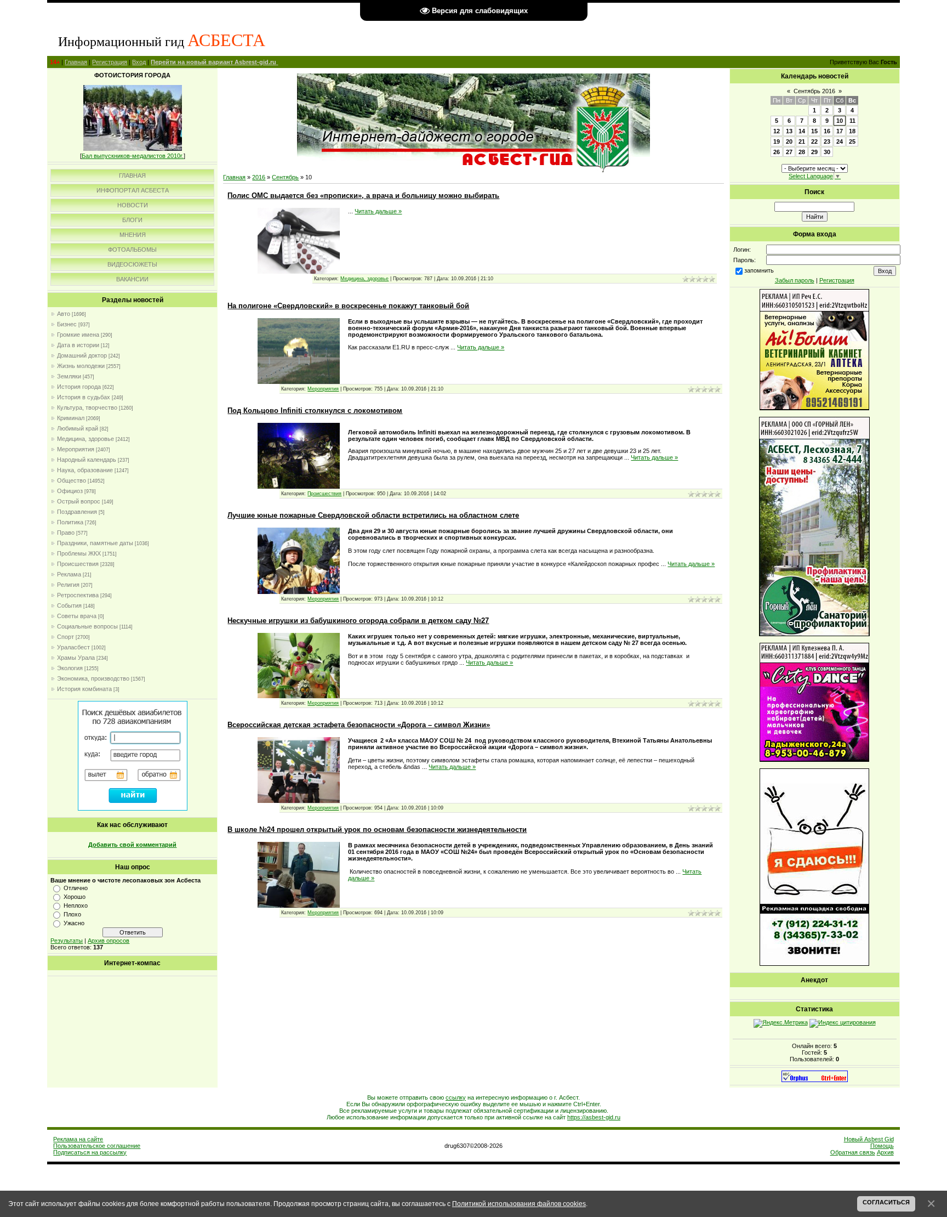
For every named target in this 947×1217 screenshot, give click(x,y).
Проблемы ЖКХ (79, 553)
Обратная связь (852, 1152)
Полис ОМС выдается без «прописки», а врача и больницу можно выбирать (363, 195)
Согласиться (886, 1202)
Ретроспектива (78, 595)
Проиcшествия (78, 564)
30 (827, 152)
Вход (139, 62)
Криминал (70, 418)
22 (814, 141)
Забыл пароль (794, 280)
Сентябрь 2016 (814, 91)
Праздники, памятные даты (95, 543)
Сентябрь (285, 177)
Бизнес (67, 324)
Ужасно (74, 923)
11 (852, 120)
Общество (71, 480)
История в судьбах (83, 397)
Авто (63, 313)
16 (827, 131)
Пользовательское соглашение (96, 1145)
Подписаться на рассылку (90, 1152)
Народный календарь (86, 459)
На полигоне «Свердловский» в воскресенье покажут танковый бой (348, 306)
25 (852, 141)
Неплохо (76, 905)
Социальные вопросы (87, 626)
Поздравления (77, 511)
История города (79, 386)
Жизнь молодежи (81, 366)
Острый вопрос (78, 501)
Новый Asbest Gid (869, 1139)
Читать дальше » (378, 211)
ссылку (456, 1097)
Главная (76, 62)
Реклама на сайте (78, 1139)
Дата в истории (78, 345)
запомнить (759, 270)
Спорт (65, 636)
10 (839, 120)
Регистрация (109, 62)
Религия (68, 584)
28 (801, 152)
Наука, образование (85, 470)
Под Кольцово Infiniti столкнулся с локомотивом (314, 410)
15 (814, 131)
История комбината (84, 689)
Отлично (76, 888)
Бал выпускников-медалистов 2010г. (133, 155)
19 (776, 141)
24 (839, 141)
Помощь (882, 1145)
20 (789, 141)
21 (801, 141)
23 (827, 141)
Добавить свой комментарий (132, 844)
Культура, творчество (87, 407)
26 (776, 152)
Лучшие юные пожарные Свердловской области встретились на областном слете (373, 515)
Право (66, 532)
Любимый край (77, 428)
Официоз (70, 491)
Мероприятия (75, 449)
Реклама (69, 574)
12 (776, 131)
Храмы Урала (76, 657)
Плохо (72, 914)
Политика (70, 522)
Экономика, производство (93, 678)
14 (801, 131)
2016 (258, 177)
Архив (885, 1152)
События (69, 605)
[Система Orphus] (814, 1080)
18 (852, 131)
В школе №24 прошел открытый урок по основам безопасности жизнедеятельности (377, 829)
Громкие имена (78, 334)
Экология (70, 668)
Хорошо (74, 896)
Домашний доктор (82, 355)
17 (839, 131)
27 (789, 152)
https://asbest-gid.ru (593, 1117)
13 (789, 131)
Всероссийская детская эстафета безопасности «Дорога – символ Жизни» (358, 725)
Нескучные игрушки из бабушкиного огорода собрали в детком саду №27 (358, 620)
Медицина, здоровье (85, 438)
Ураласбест (73, 647)
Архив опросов (108, 940)
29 (814, 152)
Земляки (69, 376)
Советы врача (76, 616)
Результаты (66, 940)
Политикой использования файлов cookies (519, 1203)
